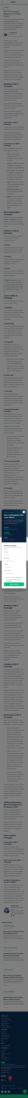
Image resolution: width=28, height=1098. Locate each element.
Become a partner (14, 584)
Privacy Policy (19, 577)
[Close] (24, 512)
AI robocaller (9, 581)
